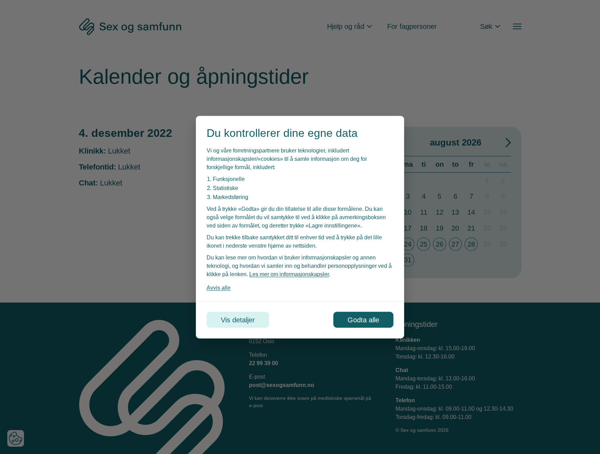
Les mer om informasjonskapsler (289, 274)
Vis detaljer (238, 319)
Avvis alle (219, 287)
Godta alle (363, 319)
